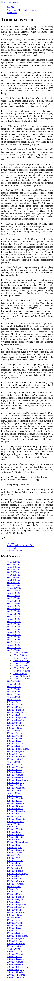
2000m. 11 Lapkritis (16, 974)
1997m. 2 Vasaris (15, 860)
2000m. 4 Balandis (15, 959)
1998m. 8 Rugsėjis (15, 907)
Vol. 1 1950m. (13, 562)
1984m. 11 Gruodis (21, 678)
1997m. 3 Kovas (14, 863)
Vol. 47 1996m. (14, 824)
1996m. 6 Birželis (15, 839)
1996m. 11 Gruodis (15, 852)
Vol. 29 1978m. (14, 634)
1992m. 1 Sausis (14, 702)
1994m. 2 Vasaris (15, 767)
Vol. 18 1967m (13, 606)
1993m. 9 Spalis (14, 754)
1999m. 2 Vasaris (15, 923)
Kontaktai (11, 548)
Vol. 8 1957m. (13, 580)
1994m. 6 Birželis (15, 777)
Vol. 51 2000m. (14, 949)
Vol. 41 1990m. (14, 694)
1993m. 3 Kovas (14, 738)
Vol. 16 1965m (13, 601)
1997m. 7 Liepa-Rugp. (17, 873)
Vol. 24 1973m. (14, 621)
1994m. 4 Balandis (15, 772)
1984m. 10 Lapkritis (22, 676)
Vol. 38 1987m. (14, 686)
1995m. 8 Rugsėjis (15, 813)
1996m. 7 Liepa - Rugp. (18, 842)
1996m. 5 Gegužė (15, 837)
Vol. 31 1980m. (14, 639)
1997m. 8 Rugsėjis (15, 876)
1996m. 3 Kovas (14, 832)
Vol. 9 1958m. (13, 582)
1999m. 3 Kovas (14, 925)
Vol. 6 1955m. (13, 575)
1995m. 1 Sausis (14, 795)
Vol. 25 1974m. (14, 624)
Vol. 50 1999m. (14, 917)
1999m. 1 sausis (14, 920)
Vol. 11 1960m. (14, 588)
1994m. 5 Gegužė (15, 775)
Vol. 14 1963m (13, 595)
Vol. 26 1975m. (14, 626)
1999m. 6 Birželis (15, 933)
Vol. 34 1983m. (14, 647)
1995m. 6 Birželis (15, 808)
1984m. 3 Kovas (20, 658)
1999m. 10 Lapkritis (16, 943)
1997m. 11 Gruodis (15, 884)
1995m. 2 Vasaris (15, 798)
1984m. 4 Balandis (21, 660)
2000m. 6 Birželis (15, 964)
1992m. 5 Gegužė (15, 712)
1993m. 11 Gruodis (15, 759)
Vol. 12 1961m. (14, 590)
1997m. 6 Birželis (15, 871)
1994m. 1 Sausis (14, 764)
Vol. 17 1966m (13, 603)
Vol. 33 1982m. (14, 645)
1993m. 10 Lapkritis (16, 756)
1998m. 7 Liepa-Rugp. (17, 904)
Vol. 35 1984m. (14, 650)
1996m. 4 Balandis (15, 834)
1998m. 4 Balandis (15, 897)
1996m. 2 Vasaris (15, 829)
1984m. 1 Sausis (20, 652)
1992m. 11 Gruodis (15, 728)
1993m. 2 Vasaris (15, 736)
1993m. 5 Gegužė (15, 743)
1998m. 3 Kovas (14, 894)
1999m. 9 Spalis (14, 941)
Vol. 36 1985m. (14, 681)
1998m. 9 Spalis (14, 910)
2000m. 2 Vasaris (15, 954)
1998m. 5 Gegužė (15, 899)
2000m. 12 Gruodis (16, 977)
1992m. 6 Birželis (15, 715)
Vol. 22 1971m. (14, 616)
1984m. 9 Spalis (20, 673)
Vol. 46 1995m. (14, 793)
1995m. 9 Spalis (14, 816)
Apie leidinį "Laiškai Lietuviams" (22, 10)
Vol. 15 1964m (13, 598)
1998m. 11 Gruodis (15, 915)
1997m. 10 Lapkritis (16, 881)
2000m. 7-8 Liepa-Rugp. (18, 967)
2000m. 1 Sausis (14, 951)
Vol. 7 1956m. (13, 577)
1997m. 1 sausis (14, 858)
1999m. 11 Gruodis (15, 946)
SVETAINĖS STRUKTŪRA (20, 545)
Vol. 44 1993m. (14, 730)
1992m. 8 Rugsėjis (15, 720)
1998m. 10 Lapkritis (16, 912)
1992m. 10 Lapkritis (16, 725)
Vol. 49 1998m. (14, 886)
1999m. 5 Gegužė (15, 930)
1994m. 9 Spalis (14, 785)
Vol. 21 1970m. (14, 613)
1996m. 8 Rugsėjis (15, 845)
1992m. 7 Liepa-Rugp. (17, 717)
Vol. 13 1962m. (14, 593)
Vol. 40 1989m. (14, 691)
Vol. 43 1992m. (14, 699)
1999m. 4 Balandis (15, 928)
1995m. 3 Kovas (14, 800)
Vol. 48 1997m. (14, 855)
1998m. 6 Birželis (15, 902)
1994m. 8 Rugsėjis (15, 782)
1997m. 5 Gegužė (15, 868)
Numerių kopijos (14, 550)
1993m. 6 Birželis (15, 746)
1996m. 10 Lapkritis (16, 850)
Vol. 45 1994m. (14, 762)
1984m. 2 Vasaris (20, 655)
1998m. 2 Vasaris (15, 891)
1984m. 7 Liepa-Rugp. (23, 668)
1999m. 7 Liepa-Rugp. (17, 936)
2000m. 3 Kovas (14, 956)
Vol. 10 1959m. (14, 585)
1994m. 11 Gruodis (15, 790)
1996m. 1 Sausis (14, 826)
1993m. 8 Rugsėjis (15, 751)
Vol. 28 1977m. (14, 632)
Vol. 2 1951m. (13, 564)
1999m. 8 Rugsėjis (15, 938)
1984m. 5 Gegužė (21, 663)
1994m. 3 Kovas (14, 769)
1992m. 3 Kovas (14, 707)
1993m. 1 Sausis (14, 733)
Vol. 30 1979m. (14, 637)
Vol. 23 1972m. (14, 619)
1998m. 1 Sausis (14, 889)
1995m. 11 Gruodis (15, 821)
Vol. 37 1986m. (14, 684)
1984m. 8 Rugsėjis (21, 671)
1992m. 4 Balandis (15, 710)
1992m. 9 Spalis (14, 723)
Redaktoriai (12, 12)
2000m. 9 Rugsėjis (15, 969)
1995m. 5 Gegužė (15, 806)
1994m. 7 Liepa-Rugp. (17, 780)
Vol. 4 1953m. (13, 569)
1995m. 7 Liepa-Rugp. (17, 811)
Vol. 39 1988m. (14, 689)
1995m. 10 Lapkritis (16, 819)
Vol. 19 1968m (13, 608)
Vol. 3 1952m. (13, 567)
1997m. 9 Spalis (14, 878)
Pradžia (10, 7)
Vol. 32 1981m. (14, 642)
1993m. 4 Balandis (15, 741)
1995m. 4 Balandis (15, 803)
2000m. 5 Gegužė (15, 962)
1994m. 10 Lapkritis (16, 788)
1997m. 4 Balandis (15, 865)
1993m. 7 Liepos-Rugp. (18, 749)
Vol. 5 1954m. (13, 572)
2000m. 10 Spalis (15, 972)
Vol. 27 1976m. (14, 629)
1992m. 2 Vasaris (15, 704)
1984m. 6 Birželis (21, 665)
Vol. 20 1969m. (14, 611)
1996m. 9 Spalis (14, 847)
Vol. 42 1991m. (14, 697)
